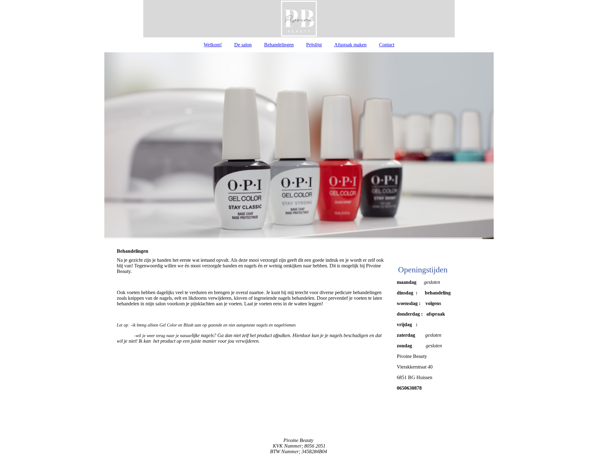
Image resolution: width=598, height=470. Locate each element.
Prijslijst (314, 44)
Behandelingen (279, 44)
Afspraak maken (350, 44)
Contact (386, 44)
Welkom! (213, 44)
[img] (299, 18)
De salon (243, 44)
